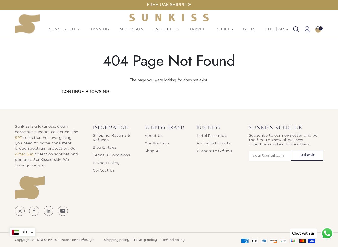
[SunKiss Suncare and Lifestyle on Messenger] (63, 215)
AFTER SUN (131, 29)
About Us (154, 136)
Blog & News (104, 147)
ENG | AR (277, 29)
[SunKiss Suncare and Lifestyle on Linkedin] (48, 215)
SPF (19, 138)
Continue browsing (86, 92)
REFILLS (224, 29)
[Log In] (307, 29)
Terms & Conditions (111, 155)
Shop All (152, 151)
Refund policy (173, 240)
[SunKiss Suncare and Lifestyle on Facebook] (34, 215)
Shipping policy (116, 240)
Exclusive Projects (214, 143)
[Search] (296, 29)
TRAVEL (197, 29)
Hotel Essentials (212, 136)
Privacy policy (145, 240)
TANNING (99, 29)
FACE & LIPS (166, 29)
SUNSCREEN (64, 29)
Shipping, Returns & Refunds (111, 138)
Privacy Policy (106, 163)
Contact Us (104, 170)
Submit (307, 155)
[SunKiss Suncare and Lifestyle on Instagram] (20, 215)
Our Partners (157, 143)
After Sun (24, 154)
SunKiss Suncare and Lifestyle (69, 240)
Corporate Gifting (214, 151)
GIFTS (249, 29)
